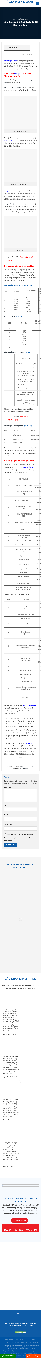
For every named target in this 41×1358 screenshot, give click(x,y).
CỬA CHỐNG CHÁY (13, 1341)
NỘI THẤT (24, 1341)
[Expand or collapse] (27, 47)
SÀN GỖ (31, 1341)
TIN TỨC (15, 19)
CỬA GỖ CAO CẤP (21, 1339)
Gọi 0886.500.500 (8, 1356)
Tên (6, 805)
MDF (6, 140)
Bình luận (8, 787)
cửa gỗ (17, 73)
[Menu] (3, 3)
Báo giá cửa (23, 19)
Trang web (8, 824)
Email (6, 815)
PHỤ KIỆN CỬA (8, 1342)
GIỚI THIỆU (25, 1342)
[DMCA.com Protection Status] (20, 1332)
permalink (25, 768)
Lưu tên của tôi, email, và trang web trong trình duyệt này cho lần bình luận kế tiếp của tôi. (19, 837)
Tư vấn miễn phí (33, 1356)
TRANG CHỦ (9, 1339)
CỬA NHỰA (31, 1339)
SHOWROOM (34, 1342)
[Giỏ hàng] (37, 3)
